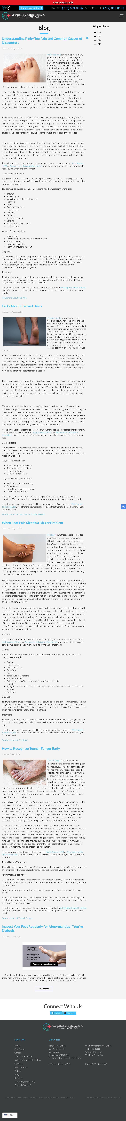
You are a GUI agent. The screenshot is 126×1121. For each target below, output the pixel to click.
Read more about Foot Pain (14, 740)
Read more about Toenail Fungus (17, 918)
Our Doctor (19, 1049)
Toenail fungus (54, 760)
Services (18, 1063)
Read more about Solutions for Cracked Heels (23, 514)
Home (17, 1045)
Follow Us (70, 1013)
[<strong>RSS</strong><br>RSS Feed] (87, 37)
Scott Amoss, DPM (42, 432)
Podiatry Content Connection (63, 1097)
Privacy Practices (114, 1097)
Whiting (64, 287)
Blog (16, 1074)
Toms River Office (23, 1056)
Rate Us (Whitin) (23, 1085)
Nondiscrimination (100, 1097)
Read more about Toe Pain (14, 297)
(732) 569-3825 (72, 8)
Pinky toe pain (54, 54)
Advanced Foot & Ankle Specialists (26, 166)
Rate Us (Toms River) (25, 1081)
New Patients (20, 1067)
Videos (17, 1070)
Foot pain (51, 534)
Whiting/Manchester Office (28, 1060)
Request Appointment (31, 8)
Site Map (88, 1097)
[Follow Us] (4, 8)
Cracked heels (54, 318)
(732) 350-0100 (113, 8)
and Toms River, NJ (77, 287)
